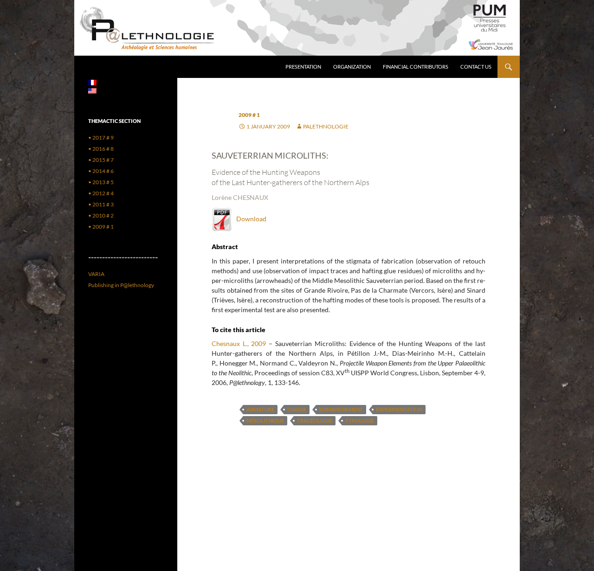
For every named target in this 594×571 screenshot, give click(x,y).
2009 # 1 (249, 114)
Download (249, 219)
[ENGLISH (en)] (92, 90)
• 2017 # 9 (101, 137)
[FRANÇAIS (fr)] (92, 81)
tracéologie (314, 420)
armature (260, 409)
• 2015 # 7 (101, 159)
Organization (352, 67)
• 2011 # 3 (101, 204)
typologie (359, 420)
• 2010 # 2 (101, 215)
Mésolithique (265, 420)
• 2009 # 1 (101, 226)
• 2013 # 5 (101, 182)
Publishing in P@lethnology (121, 285)
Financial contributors (415, 67)
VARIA (96, 273)
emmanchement (341, 409)
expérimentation (399, 409)
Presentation (303, 67)
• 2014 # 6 (101, 170)
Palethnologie (326, 126)
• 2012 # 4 (101, 193)
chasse (296, 409)
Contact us (475, 67)
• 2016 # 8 (101, 148)
